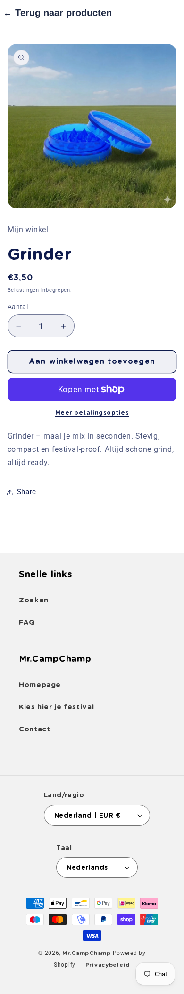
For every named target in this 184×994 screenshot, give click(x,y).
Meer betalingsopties (92, 412)
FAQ (27, 622)
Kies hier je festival (56, 707)
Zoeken (34, 600)
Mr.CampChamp (86, 953)
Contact (34, 729)
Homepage (40, 685)
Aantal (18, 307)
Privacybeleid (108, 965)
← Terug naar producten (57, 13)
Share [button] (26, 492)
